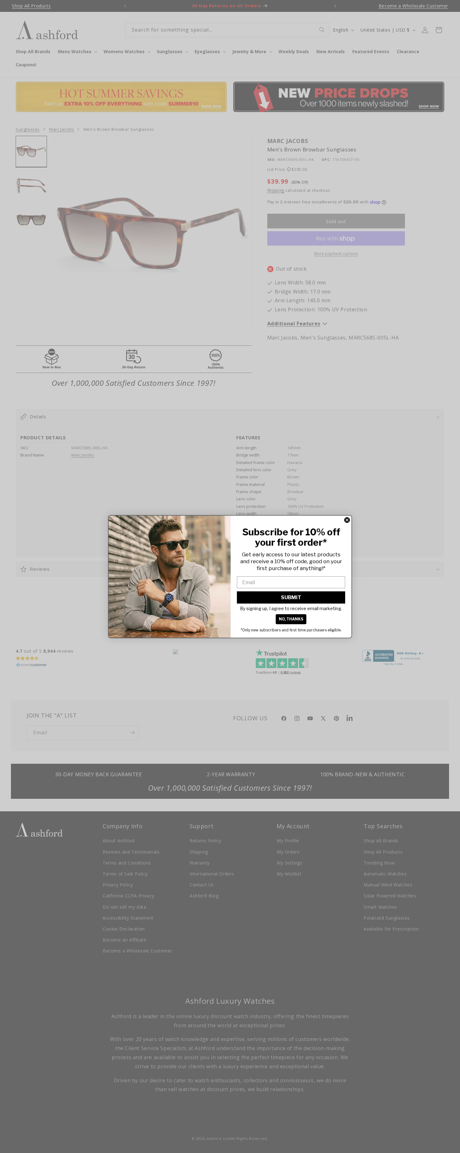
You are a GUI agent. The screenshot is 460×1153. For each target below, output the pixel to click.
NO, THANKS (291, 619)
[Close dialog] (347, 520)
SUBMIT (291, 597)
